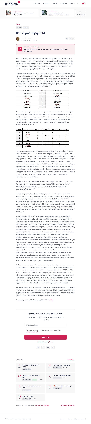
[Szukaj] (78, 3)
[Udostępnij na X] (70, 38)
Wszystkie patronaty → (68, 405)
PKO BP (26, 27)
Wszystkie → (71, 360)
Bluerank (19, 27)
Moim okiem (46, 3)
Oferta (55, 3)
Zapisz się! (45, 337)
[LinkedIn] (38, 347)
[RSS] (53, 347)
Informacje (37, 3)
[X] (43, 347)
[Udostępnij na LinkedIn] (66, 38)
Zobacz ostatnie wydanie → (45, 342)
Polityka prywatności (33, 332)
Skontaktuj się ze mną (42, 405)
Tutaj (51, 300)
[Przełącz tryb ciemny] (84, 3)
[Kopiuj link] (73, 38)
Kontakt (71, 3)
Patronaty (64, 3)
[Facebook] (48, 347)
